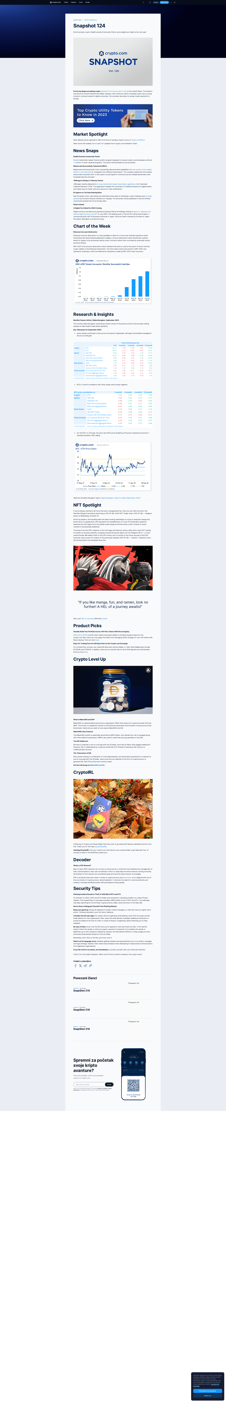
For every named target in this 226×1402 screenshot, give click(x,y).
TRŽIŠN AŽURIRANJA (90, 20)
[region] (207, 1386)
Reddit (75, 160)
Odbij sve (207, 1396)
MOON (84, 635)
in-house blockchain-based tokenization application (116, 184)
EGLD (79, 635)
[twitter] (80, 966)
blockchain (127, 877)
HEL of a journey (87, 618)
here (97, 640)
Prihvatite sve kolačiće (207, 1391)
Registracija (164, 2)
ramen (104, 618)
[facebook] (75, 966)
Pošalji (109, 1084)
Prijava (156, 2)
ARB (75, 635)
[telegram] (85, 966)
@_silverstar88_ (101, 846)
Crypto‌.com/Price (138, 140)
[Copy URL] (90, 965)
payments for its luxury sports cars (114, 91)
